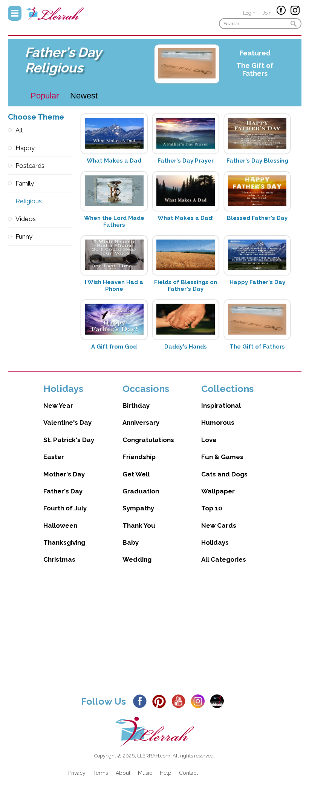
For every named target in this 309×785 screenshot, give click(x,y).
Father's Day (63, 491)
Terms (100, 773)
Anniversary (140, 422)
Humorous (217, 422)
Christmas (59, 559)
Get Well (136, 474)
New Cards (218, 525)
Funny (23, 236)
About (123, 773)
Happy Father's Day (257, 282)
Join (267, 13)
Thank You (138, 525)
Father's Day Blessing (257, 160)
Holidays (215, 542)
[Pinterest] (161, 701)
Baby (130, 542)
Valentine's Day (67, 422)
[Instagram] (200, 701)
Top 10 (211, 508)
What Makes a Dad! (186, 218)
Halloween (60, 525)
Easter (53, 457)
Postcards (29, 165)
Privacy (77, 773)
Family (24, 183)
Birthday (136, 405)
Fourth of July (65, 508)
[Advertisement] (154, 635)
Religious (28, 201)
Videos (25, 219)
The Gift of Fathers (255, 69)
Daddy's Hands (185, 346)
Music (145, 773)
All (19, 130)
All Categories (223, 559)
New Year (58, 405)
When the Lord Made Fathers (114, 221)
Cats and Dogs (224, 474)
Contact (188, 773)
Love (209, 440)
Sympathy (138, 508)
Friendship (139, 457)
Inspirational (221, 405)
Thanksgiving (64, 542)
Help (165, 773)
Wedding (136, 559)
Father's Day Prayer (186, 160)
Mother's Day (64, 474)
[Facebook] (142, 701)
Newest (84, 95)
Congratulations (148, 440)
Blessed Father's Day (257, 218)
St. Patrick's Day (68, 440)
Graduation (140, 491)
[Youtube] (180, 701)
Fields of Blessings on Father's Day (185, 285)
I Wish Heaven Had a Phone (114, 285)
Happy (25, 148)
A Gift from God (114, 346)
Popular (45, 95)
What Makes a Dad (114, 160)
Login (249, 13)
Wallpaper (218, 491)
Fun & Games (222, 457)
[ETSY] (219, 701)
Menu (14, 13)
